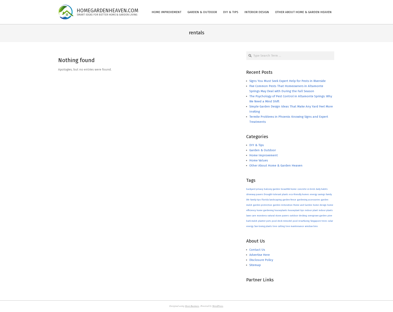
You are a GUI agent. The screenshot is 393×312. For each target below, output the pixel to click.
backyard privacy (254, 189)
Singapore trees (318, 221)
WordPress (217, 306)
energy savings (317, 194)
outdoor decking (298, 215)
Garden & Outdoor (262, 150)
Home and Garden (302, 205)
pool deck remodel (282, 221)
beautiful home (289, 189)
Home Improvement (263, 155)
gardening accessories (308, 199)
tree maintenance (295, 226)
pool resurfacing (301, 221)
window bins (311, 226)
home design (319, 205)
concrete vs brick (306, 189)
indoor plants (326, 210)
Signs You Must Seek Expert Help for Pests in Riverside (287, 81)
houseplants (280, 210)
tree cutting (279, 226)
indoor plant (311, 210)
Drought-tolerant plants (276, 194)
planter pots (264, 221)
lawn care (251, 215)
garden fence (289, 199)
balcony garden (272, 189)
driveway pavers (254, 194)
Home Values (258, 160)
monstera (262, 215)
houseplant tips (296, 210)
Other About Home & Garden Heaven (276, 165)
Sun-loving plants (263, 226)
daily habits (322, 189)
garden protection (262, 205)
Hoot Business (192, 306)
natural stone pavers (278, 215)
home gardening (265, 210)
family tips (255, 199)
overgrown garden (317, 215)
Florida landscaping (272, 199)
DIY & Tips (256, 145)
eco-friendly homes (299, 194)
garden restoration (282, 205)
